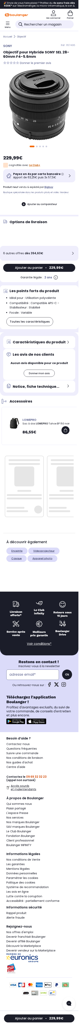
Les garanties (15, 864)
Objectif (21, 36)
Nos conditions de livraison (24, 758)
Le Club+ (34, 165)
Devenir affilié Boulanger (23, 941)
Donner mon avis (39, 373)
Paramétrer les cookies (22, 878)
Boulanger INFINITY (18, 845)
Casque (16, 558)
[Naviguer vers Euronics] (39, 957)
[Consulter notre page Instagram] (63, 685)
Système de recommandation (27, 887)
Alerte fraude (15, 918)
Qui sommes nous (19, 804)
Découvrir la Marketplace (23, 946)
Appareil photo (42, 558)
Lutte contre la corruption (24, 896)
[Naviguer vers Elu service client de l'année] (39, 968)
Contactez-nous (18, 744)
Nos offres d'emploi (19, 932)
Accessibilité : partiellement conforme (33, 901)
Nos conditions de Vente (23, 860)
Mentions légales (18, 869)
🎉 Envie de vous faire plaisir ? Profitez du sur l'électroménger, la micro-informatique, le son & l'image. (39, 4)
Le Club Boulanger (18, 831)
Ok (67, 674)
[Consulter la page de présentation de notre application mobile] (15, 721)
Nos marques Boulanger (22, 822)
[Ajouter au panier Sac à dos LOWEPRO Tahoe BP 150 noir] (65, 430)
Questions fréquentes (21, 749)
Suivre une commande (22, 753)
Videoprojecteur (44, 551)
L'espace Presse (17, 813)
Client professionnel (20, 840)
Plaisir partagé (16, 808)
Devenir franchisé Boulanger (26, 937)
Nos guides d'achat (19, 762)
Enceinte (16, 551)
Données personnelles (21, 873)
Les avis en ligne (17, 892)
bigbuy (48, 187)
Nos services (14, 818)
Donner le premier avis (35, 63)
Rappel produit (16, 913)
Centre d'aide (15, 767)
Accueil (7, 36)
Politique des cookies (20, 883)
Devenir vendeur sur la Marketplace (31, 950)
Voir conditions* (39, 643)
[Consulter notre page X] (56, 685)
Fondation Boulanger (20, 836)
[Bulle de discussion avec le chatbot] (68, 1003)
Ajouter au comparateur (42, 204)
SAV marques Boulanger (23, 827)
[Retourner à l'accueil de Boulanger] (16, 15)
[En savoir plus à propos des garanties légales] (55, 277)
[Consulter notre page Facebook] (49, 685)
